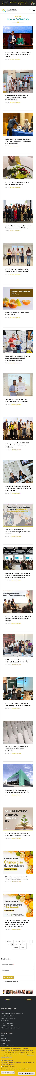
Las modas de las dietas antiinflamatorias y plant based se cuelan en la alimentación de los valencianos (18, 488)
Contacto (6, 4)
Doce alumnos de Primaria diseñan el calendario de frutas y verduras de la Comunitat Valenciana (16, 98)
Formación (4, 1043)
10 (16, 944)
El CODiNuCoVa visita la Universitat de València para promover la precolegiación (17, 704)
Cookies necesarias (7, 1060)
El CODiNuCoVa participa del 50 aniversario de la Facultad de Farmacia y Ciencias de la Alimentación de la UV (18, 141)
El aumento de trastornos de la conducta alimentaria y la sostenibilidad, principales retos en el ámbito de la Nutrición (17, 575)
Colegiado (4, 1038)
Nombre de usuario (7, 964)
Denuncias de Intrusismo (7, 1045)
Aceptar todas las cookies (26, 1073)
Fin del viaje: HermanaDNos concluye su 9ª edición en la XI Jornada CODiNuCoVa (18, 661)
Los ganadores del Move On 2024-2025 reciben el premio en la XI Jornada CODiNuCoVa (17, 445)
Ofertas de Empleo (6, 1040)
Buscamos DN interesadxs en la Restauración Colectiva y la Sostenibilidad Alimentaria (17, 532)
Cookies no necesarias (8, 1066)
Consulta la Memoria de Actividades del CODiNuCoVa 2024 (17, 314)
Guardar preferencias (8, 1072)
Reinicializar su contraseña (11, 981)
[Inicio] (9, 9)
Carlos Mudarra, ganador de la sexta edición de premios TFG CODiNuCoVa (16, 400)
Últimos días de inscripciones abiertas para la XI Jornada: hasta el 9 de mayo (16, 878)
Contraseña (5, 970)
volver (8, 999)
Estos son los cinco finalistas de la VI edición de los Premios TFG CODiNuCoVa (17, 834)
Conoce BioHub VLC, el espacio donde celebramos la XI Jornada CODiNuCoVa (17, 791)
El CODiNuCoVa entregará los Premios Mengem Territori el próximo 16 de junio (17, 270)
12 (25, 944)
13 (29, 944)
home (28, 999)
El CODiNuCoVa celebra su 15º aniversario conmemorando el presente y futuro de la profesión (18, 618)
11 (21, 944)
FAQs (32, 2)
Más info (9, 1057)
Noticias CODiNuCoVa (15, 59)
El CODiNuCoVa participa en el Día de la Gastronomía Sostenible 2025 (17, 183)
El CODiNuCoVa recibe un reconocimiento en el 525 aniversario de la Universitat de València (17, 54)
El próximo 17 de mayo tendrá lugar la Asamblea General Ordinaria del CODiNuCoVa (16, 749)
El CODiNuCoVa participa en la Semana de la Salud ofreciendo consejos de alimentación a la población (17, 358)
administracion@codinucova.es (19, 2)
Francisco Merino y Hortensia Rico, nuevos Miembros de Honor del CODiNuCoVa (18, 227)
